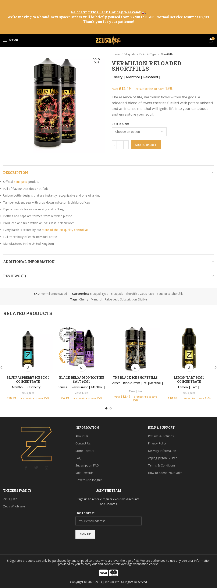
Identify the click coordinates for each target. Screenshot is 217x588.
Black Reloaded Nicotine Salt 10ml (81, 380)
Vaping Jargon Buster (162, 458)
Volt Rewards (84, 473)
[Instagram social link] (46, 468)
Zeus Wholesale (14, 506)
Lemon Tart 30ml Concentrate (189, 380)
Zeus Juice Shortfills (170, 294)
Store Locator (85, 451)
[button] (28, 367)
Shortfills (167, 54)
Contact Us (83, 443)
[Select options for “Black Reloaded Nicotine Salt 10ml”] (81, 367)
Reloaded (111, 299)
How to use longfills (89, 480)
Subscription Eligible (133, 299)
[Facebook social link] (26, 468)
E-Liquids (130, 54)
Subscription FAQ (87, 465)
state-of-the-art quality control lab (65, 230)
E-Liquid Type (148, 54)
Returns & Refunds (161, 436)
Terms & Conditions (161, 465)
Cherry (83, 299)
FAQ (78, 458)
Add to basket (145, 145)
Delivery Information (162, 451)
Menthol (96, 299)
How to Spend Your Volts (165, 473)
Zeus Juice (21, 182)
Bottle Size (120, 124)
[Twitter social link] (36, 468)
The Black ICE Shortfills (135, 378)
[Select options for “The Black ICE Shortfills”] (135, 367)
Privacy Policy (157, 443)
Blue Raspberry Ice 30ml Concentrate (28, 380)
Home (116, 54)
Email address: (85, 513)
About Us (81, 436)
